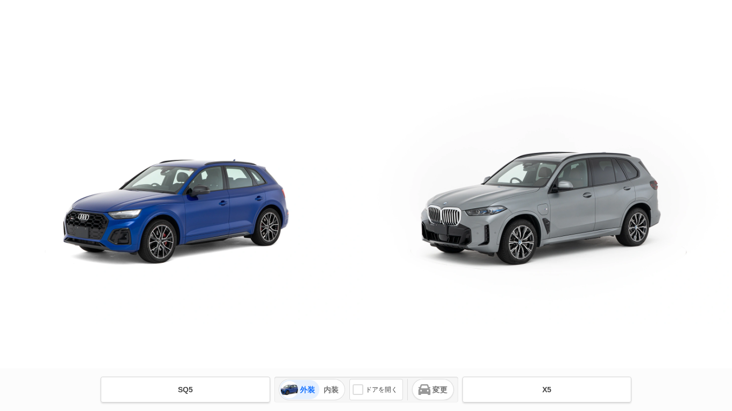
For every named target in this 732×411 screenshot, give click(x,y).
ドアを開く (381, 389)
